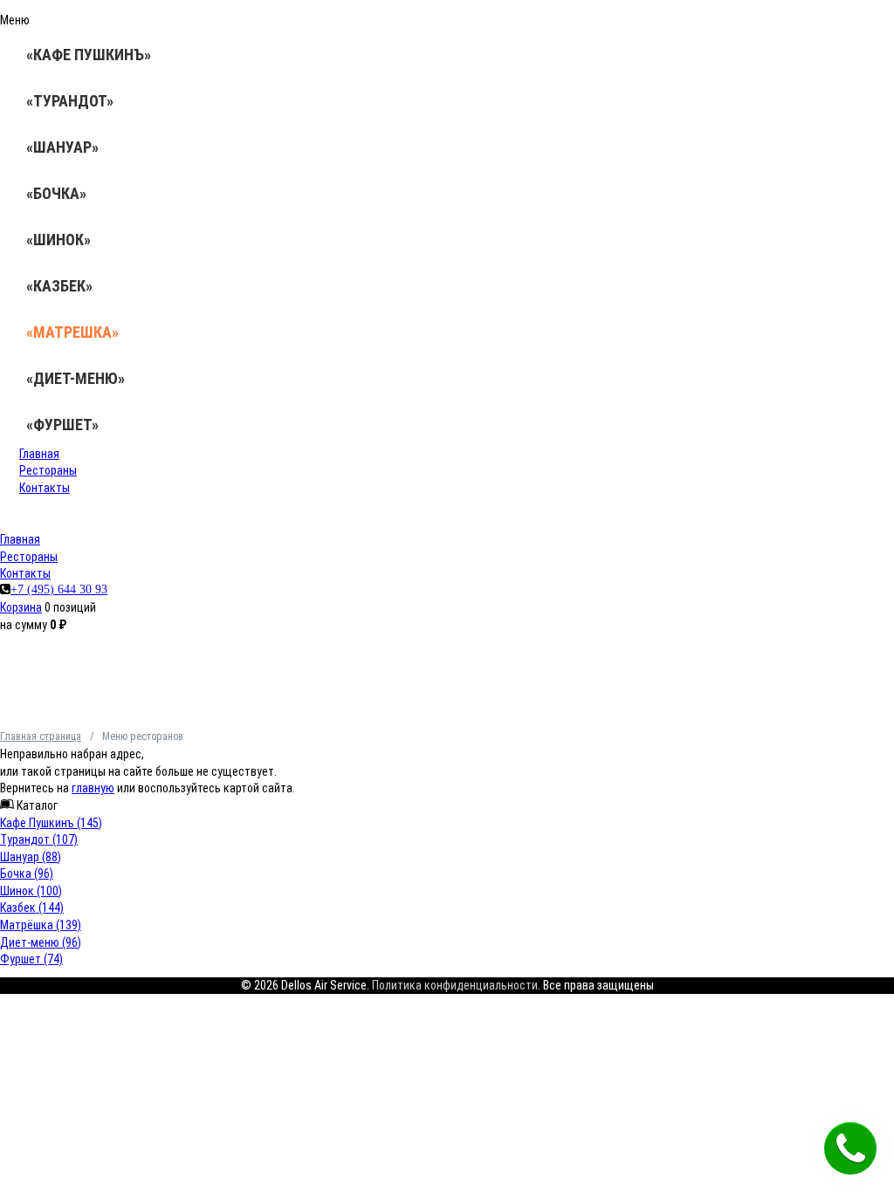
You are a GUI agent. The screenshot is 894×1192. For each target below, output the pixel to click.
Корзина (21, 607)
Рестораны (48, 470)
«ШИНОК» (58, 239)
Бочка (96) (26, 873)
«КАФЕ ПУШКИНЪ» (88, 54)
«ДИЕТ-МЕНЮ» (75, 378)
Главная (39, 454)
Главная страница (40, 736)
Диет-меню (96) (40, 942)
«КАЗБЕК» (59, 286)
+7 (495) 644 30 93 (58, 589)
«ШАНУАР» (62, 147)
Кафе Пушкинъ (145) (51, 823)
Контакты (44, 488)
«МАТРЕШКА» (72, 332)
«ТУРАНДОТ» (69, 101)
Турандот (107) (39, 839)
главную (93, 788)
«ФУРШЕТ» (62, 424)
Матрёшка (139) (40, 925)
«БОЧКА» (56, 193)
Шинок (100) (31, 891)
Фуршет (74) (31, 959)
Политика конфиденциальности (455, 985)
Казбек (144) (32, 908)
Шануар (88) (30, 857)
